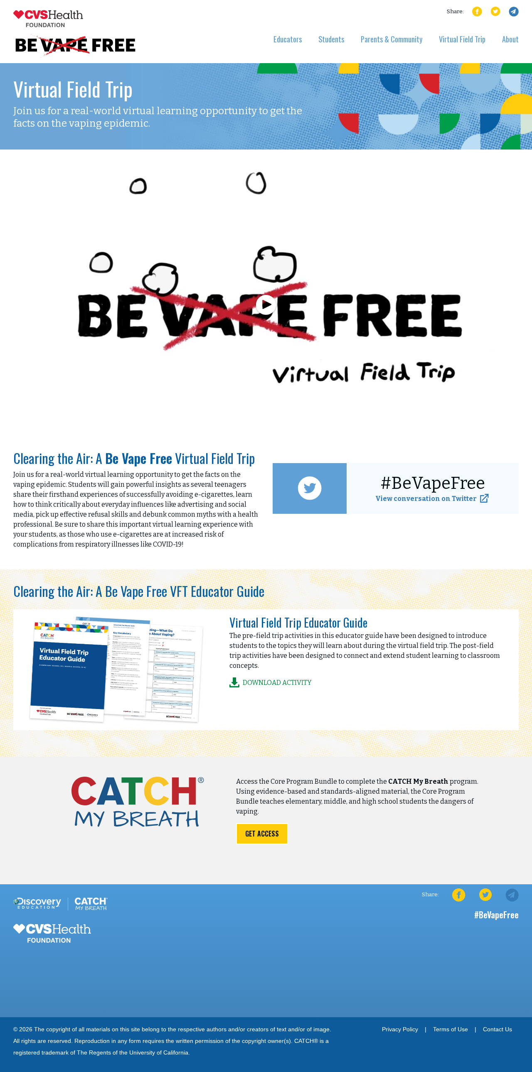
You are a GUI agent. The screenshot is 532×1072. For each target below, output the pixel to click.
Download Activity (277, 683)
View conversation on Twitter (426, 499)
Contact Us (497, 1029)
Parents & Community (391, 38)
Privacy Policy (400, 1029)
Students (331, 38)
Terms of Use (450, 1029)
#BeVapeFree (496, 914)
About (510, 38)
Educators (287, 38)
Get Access (262, 834)
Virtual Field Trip (462, 38)
